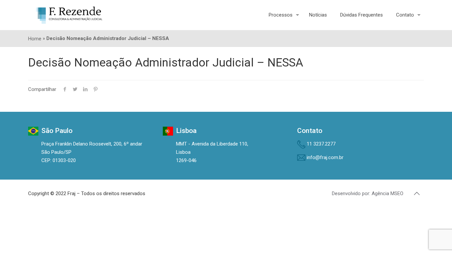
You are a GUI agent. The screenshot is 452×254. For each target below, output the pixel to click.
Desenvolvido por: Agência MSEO (367, 193)
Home (34, 39)
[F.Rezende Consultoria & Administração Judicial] (69, 15)
